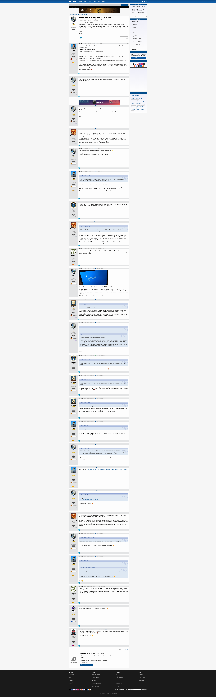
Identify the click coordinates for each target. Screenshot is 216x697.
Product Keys (141, 679)
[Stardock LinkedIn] (141, 66)
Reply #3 (80, 105)
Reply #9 (80, 248)
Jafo (74, 613)
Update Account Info (142, 682)
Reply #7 (80, 201)
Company (118, 672)
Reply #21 (81, 533)
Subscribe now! (138, 57)
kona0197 (73, 255)
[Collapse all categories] (146, 21)
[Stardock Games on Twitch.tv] (140, 64)
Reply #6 (80, 171)
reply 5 (88, 175)
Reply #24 (81, 606)
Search (78, 7)
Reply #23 (81, 586)
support (133, 111)
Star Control (94, 680)
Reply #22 (81, 556)
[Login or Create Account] (142, 1)
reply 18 (88, 494)
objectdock (133, 98)
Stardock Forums (95, 20)
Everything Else (75, 14)
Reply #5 (80, 148)
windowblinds (137, 95)
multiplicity (138, 98)
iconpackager (134, 104)
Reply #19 (81, 490)
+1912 (74, 618)
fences (133, 95)
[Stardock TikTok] (139, 66)
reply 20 (92, 537)
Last (127, 41)
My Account (141, 676)
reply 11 (87, 327)
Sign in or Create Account (86, 664)
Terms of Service (107, 695)
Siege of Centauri (95, 685)
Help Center (141, 674)
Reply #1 (80, 43)
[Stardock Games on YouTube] (138, 64)
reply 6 (88, 226)
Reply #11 (81, 299)
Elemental (93, 676)
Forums (117, 686)
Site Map (115, 695)
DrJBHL (73, 50)
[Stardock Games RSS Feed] (143, 66)
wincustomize (138, 103)
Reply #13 (81, 355)
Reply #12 (81, 322)
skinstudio (142, 104)
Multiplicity (71, 682)
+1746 (74, 214)
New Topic (125, 5)
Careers (117, 679)
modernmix (142, 109)
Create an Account (142, 677)
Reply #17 (81, 444)
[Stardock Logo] (73, 1)
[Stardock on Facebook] (136, 64)
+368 (73, 141)
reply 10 (88, 304)
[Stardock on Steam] (144, 64)
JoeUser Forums (99, 606)
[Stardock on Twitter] (134, 64)
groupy (142, 98)
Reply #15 (81, 398)
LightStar (73, 209)
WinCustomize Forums (100, 201)
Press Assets (118, 682)
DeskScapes (71, 680)
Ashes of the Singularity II (96, 674)
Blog (99, 1)
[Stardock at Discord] (137, 66)
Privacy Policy (101, 695)
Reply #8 (80, 221)
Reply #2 (80, 76)
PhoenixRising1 (73, 135)
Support (103, 1)
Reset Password (141, 680)
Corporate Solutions (72, 676)
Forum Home (73, 7)
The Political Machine (95, 682)
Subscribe (144, 689)
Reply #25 (81, 629)
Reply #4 (80, 128)
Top (127, 43)
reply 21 (88, 560)
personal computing (124, 35)
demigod (137, 106)
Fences (70, 679)
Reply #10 (81, 268)
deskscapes (136, 100)
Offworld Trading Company (96, 683)
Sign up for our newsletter (121, 689)
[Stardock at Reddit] (135, 66)
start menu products (135, 96)
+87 (73, 261)
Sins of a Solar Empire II (96, 679)
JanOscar (73, 306)
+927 (73, 29)
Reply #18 (81, 467)
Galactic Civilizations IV (96, 677)
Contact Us (118, 685)
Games (85, 1)
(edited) (103, 221)
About (117, 674)
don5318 (73, 636)
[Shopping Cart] (144, 1)
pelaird (73, 23)
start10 (143, 101)
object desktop (134, 107)
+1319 (74, 312)
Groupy (70, 683)
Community (90, 1)
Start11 (70, 677)
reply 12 (88, 359)
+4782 (74, 56)
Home (71, 14)
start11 (138, 104)
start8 (132, 100)
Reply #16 (81, 421)
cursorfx (133, 106)
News (95, 1)
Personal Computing (82, 14)
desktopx (133, 103)
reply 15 (87, 448)
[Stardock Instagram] (142, 64)
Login (82, 7)
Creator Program (119, 683)
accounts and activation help (136, 101)
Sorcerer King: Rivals (95, 686)
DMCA (112, 695)
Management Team (119, 677)
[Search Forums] (146, 1)
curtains (138, 109)
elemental (139, 107)
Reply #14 (81, 375)
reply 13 (89, 402)
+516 (73, 641)
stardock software (142, 96)
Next (125, 41)
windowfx (141, 106)
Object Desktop (71, 674)
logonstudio (133, 109)
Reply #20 (81, 513)
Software (80, 1)
